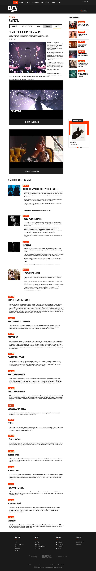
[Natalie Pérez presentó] (73, 54)
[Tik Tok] (85, 1)
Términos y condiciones (56, 564)
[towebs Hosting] (33, 556)
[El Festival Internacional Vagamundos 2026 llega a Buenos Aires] (73, 74)
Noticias (28, 2)
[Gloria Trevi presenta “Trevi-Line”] (73, 34)
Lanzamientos (35, 2)
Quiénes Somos (79, 542)
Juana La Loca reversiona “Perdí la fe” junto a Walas (83, 25)
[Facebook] (87, 1)
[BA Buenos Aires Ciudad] (46, 556)
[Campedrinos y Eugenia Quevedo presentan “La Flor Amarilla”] (73, 44)
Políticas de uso (65, 564)
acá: (33, 79)
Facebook (60, 546)
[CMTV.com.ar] (14, 9)
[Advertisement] (79, 108)
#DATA (53, 2)
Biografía (14, 26)
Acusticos (37, 544)
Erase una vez (39, 548)
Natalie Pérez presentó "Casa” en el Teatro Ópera (83, 54)
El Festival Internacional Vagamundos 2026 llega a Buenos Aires (83, 75)
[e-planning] (61, 556)
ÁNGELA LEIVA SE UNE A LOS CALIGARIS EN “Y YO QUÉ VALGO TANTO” (83, 65)
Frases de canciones (40, 546)
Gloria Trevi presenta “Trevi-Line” (82, 35)
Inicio (15, 2)
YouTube (60, 542)
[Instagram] (84, 1)
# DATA (37, 542)
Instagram (60, 544)
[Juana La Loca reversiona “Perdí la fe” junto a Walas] (73, 25)
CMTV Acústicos (45, 2)
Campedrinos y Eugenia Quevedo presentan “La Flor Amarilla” (82, 45)
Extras (59, 2)
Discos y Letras (27, 26)
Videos (38, 26)
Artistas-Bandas (19, 544)
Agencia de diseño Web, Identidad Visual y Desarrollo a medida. (49, 567)
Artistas (21, 2)
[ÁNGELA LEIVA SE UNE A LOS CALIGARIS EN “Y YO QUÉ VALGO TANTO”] (73, 64)
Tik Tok (59, 548)
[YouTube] (82, 1)
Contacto (78, 544)
